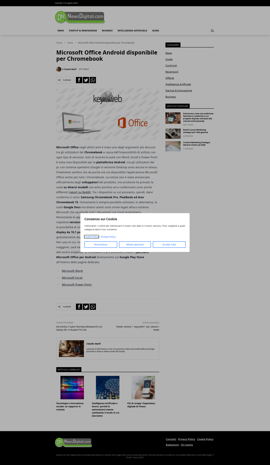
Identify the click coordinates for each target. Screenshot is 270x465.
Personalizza (100, 244)
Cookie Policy (91, 236)
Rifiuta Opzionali (135, 244)
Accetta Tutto (169, 244)
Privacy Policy (108, 236)
